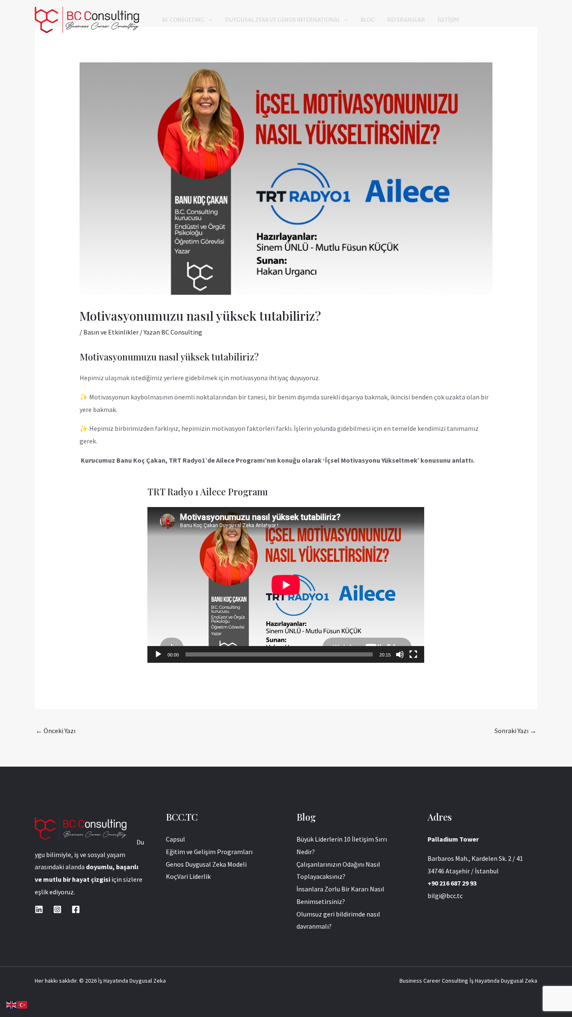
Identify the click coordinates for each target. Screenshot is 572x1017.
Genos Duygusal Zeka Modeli (206, 864)
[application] (285, 585)
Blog (368, 20)
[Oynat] (158, 654)
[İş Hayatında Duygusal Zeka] (87, 19)
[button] (208, 20)
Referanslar (406, 20)
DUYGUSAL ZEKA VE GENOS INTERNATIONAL (282, 20)
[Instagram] (57, 909)
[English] (11, 1004)
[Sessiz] (400, 654)
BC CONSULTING (183, 20)
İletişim (448, 20)
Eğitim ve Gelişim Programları (209, 851)
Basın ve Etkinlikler (111, 332)
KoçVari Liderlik (188, 876)
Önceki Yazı (55, 730)
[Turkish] (22, 1004)
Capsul (175, 839)
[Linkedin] (39, 909)
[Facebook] (76, 909)
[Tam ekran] (413, 654)
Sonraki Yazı (515, 730)
